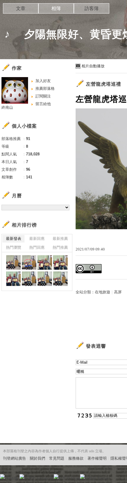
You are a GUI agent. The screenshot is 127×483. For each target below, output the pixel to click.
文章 (20, 8)
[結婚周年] (13, 262)
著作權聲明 (97, 458)
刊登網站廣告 (14, 458)
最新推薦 (60, 238)
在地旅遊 (102, 292)
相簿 (56, 8)
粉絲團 (12, 478)
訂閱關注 (43, 96)
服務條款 (76, 458)
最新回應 (37, 238)
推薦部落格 (45, 88)
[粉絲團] (2, 476)
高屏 (118, 292)
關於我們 (37, 458)
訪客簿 (91, 8)
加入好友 (43, 81)
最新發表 (13, 238)
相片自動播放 (93, 66)
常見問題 (56, 458)
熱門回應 (37, 247)
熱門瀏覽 (13, 247)
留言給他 (43, 104)
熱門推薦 (60, 247)
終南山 (7, 107)
